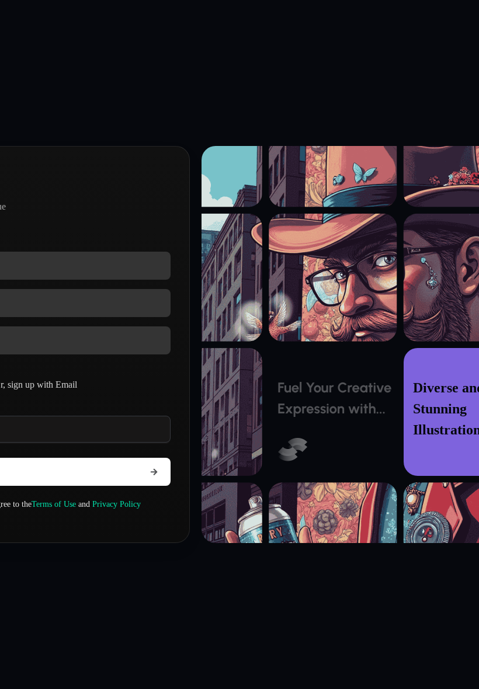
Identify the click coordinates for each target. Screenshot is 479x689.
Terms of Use (54, 504)
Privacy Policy (116, 504)
